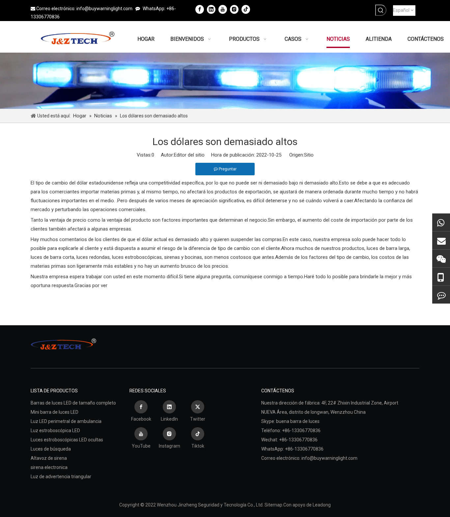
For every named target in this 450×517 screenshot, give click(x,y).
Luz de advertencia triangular (61, 476)
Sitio (309, 155)
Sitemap (273, 504)
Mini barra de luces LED (54, 412)
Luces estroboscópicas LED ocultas (67, 439)
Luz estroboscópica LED (55, 430)
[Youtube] (222, 9)
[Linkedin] (211, 9)
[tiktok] (245, 9)
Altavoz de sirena (49, 458)
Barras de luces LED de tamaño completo (73, 403)
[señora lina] (441, 240)
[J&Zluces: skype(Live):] (441, 295)
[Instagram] (234, 9)
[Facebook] (199, 9)
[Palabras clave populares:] (380, 10)
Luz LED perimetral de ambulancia (66, 421)
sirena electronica (49, 467)
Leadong (322, 504)
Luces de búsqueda (51, 449)
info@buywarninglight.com (104, 8)
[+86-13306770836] (441, 222)
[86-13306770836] (441, 277)
